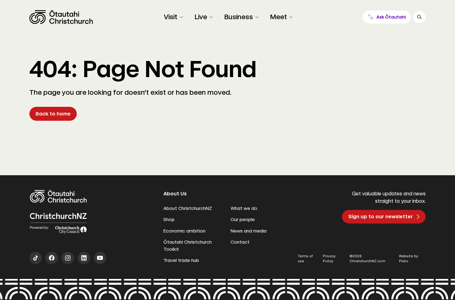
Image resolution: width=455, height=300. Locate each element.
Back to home (53, 114)
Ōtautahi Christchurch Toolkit (187, 245)
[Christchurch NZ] (61, 17)
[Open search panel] (419, 17)
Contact (240, 242)
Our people (243, 219)
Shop (169, 219)
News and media (248, 231)
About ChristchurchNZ (187, 208)
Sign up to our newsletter (380, 217)
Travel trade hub (181, 260)
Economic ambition (184, 231)
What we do (244, 208)
